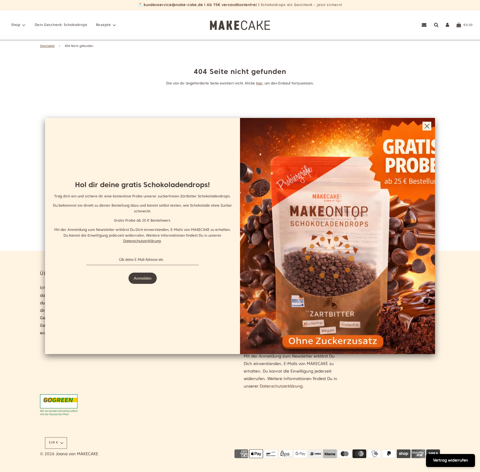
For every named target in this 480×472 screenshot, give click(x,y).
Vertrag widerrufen (450, 460)
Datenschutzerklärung (142, 241)
